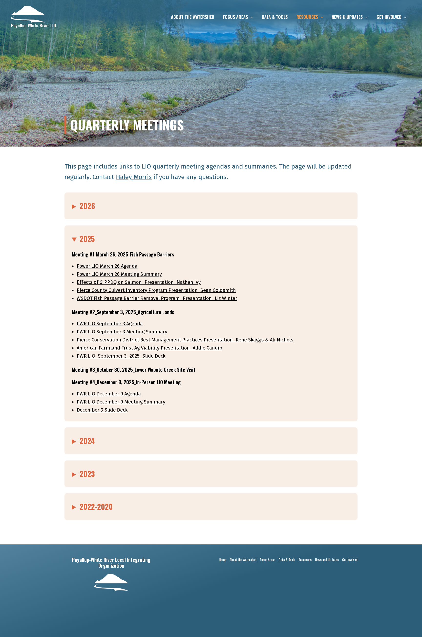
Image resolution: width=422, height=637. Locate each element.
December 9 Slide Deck (102, 410)
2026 (87, 205)
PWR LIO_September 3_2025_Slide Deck (121, 356)
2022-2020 (96, 506)
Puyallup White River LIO (33, 25)
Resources (305, 559)
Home (222, 559)
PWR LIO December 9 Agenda (109, 394)
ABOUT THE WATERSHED (192, 17)
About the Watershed (243, 559)
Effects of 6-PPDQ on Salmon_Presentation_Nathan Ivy (139, 282)
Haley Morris (134, 177)
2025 (87, 238)
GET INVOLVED (389, 17)
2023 (87, 473)
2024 (87, 440)
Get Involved (350, 559)
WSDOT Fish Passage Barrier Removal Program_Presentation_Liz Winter (157, 298)
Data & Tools (287, 559)
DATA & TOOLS (275, 17)
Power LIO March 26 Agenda (107, 266)
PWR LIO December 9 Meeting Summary (121, 402)
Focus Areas (267, 559)
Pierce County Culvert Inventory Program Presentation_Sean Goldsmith (156, 290)
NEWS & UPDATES (347, 17)
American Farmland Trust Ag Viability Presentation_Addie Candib (149, 348)
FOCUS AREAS (235, 17)
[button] (250, 17)
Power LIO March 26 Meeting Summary (119, 274)
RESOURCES (307, 17)
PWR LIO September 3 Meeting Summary (122, 332)
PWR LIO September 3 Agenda (110, 324)
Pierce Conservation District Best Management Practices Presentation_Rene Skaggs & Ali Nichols (185, 340)
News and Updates (327, 559)
